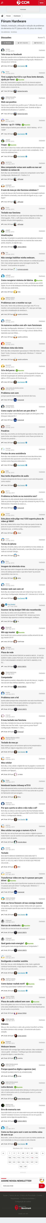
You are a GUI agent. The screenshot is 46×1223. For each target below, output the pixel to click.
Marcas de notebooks (11, 925)
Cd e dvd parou (8, 370)
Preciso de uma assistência (13, 453)
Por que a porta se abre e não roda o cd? (19, 808)
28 (23, 1153)
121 (14, 1162)
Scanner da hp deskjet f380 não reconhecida (21, 610)
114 (14, 1158)
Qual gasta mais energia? (12, 943)
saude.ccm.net (23, 1213)
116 (23, 1158)
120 (9, 1162)
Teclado (4, 853)
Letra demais (7, 1087)
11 (18, 1153)
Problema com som (10, 393)
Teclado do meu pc (9, 742)
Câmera (4, 1024)
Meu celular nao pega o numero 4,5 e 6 (18, 830)
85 (32, 1153)
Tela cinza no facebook (11, 54)
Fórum (8, 16)
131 (27, 1162)
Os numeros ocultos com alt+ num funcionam (21, 325)
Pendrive (5, 431)
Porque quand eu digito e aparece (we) (18, 1069)
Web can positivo (8, 102)
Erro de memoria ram (10, 1109)
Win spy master (8, 632)
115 (18, 1158)
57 (27, 1153)
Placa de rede (7, 652)
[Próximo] (42, 1153)
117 (27, 1158)
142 (21, 1167)
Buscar (40, 37)
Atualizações (7, 235)
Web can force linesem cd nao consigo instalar (22, 903)
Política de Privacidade (28, 1195)
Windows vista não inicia (12, 348)
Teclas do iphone (8, 544)
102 (36, 1153)
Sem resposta (24, 43)
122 (18, 1162)
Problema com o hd (10, 697)
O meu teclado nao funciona (13, 720)
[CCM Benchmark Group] (23, 1208)
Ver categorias (5, 32)
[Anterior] (3, 1153)
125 (23, 1162)
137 (32, 1162)
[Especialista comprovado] (26, 66)
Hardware (17, 16)
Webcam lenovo (8, 1046)
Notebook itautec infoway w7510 (15, 785)
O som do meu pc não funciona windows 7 (19, 190)
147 (25, 1167)
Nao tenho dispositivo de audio (15, 476)
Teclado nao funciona (10, 212)
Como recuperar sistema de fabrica (17, 280)
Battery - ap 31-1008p (11, 124)
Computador (6, 677)
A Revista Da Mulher (28, 1198)
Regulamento (15, 1198)
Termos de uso (14, 1195)
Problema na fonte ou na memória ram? (19, 496)
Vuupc (4, 145)
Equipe (5, 1195)
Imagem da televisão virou (13, 566)
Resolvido (39, 43)
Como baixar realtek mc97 (13, 984)
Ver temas (14, 32)
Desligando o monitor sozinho (14, 961)
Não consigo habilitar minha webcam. (18, 257)
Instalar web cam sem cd (12, 589)
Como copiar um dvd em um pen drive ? (19, 411)
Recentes (8, 43)
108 (9, 1158)
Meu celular (6, 763)
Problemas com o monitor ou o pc (16, 303)
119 (36, 1158)
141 (36, 1162)
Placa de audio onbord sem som (15, 1001)
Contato (39, 1195)
